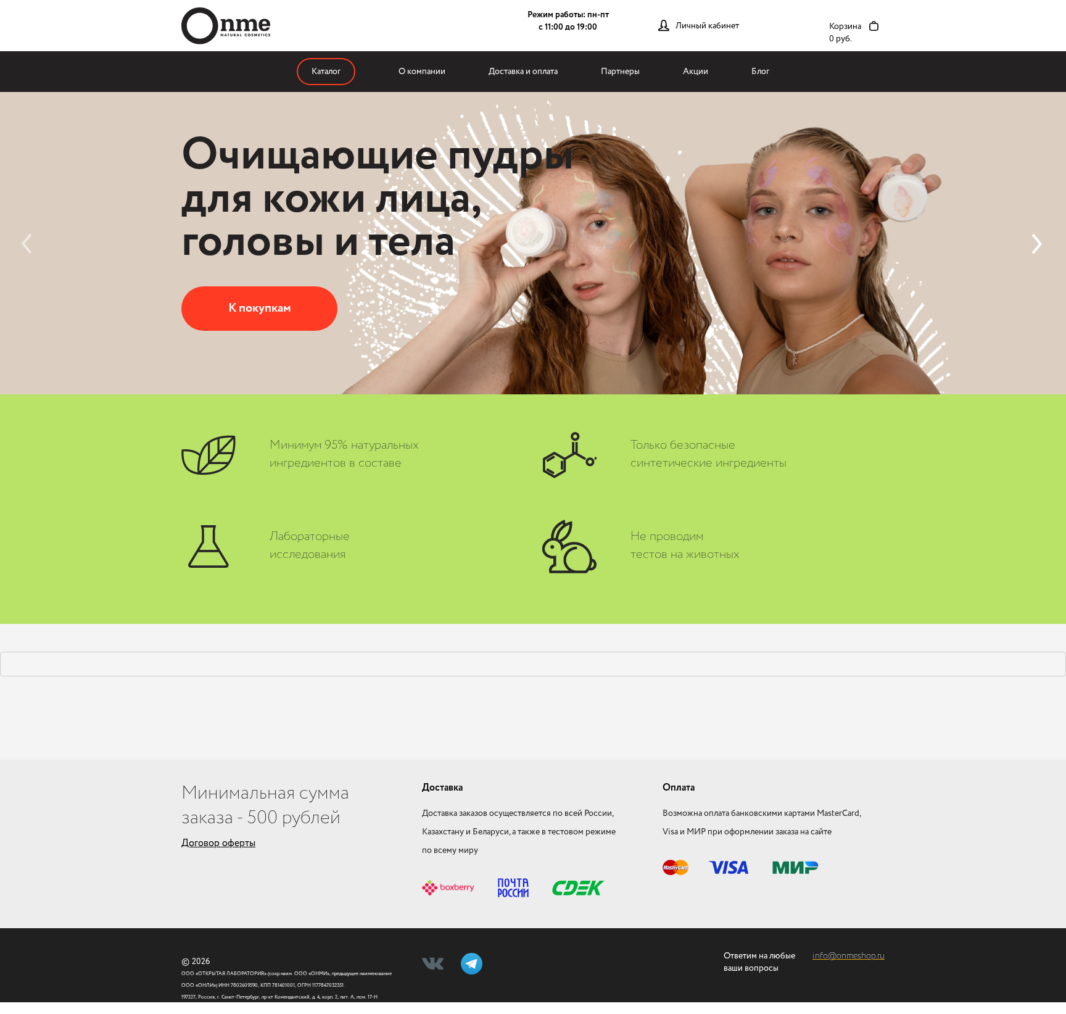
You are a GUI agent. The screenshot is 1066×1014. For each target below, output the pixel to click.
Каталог (326, 71)
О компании (422, 71)
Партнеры (620, 71)
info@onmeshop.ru (848, 956)
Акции (695, 71)
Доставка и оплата (523, 71)
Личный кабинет (707, 26)
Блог (760, 71)
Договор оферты (218, 843)
